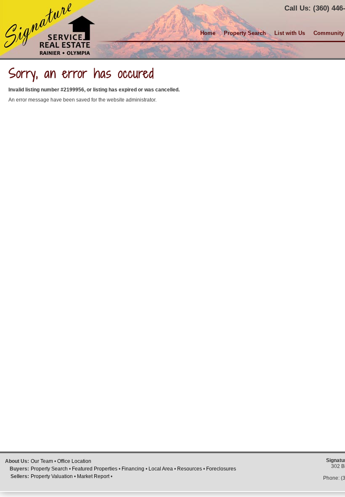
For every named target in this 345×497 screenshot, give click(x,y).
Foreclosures (221, 469)
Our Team (42, 461)
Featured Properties (94, 469)
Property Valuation (52, 476)
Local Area (161, 469)
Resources (189, 469)
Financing (133, 469)
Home (207, 33)
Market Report (93, 476)
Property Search (245, 33)
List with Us (289, 33)
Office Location (74, 461)
